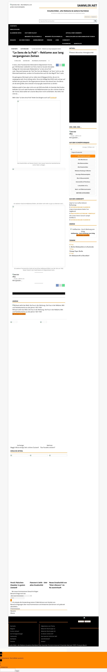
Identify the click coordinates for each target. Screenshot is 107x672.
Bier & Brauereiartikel (83, 178)
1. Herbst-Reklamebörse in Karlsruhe (81, 247)
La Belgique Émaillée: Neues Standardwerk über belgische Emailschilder (80, 89)
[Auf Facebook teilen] (57, 66)
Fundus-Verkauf (14, 631)
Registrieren (94, 16)
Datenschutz (83, 631)
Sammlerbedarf (38, 40)
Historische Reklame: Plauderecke (80, 207)
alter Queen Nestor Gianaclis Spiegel (79, 215)
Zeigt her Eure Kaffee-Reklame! (78, 203)
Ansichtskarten (42, 60)
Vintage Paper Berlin (76, 251)
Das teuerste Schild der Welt (49, 636)
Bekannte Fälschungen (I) (33, 36)
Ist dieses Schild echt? (47, 634)
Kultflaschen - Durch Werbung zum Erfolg (83, 233)
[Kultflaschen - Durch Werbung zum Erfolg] (82, 231)
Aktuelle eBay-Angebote (74, 33)
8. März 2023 (18, 60)
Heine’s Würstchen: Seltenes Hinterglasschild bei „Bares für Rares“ (81, 60)
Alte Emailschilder (83, 167)
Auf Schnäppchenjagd (16, 634)
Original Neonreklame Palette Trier (79, 209)
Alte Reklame (35, 60)
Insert (17, 671)
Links (57, 40)
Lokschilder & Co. (83, 185)
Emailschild (16, 293)
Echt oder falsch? (31, 33)
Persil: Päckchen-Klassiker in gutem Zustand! (17, 585)
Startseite (13, 26)
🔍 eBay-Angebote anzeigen (83, 156)
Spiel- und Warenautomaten (83, 189)
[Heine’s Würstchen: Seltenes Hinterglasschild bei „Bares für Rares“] (81, 52)
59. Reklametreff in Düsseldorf (79, 255)
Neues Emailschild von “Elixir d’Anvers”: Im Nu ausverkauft (58, 585)
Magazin (13, 40)
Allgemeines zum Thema (48, 626)
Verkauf (43, 641)
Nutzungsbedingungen (77, 633)
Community (66, 40)
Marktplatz (78, 43)
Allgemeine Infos (15, 33)
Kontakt (88, 633)
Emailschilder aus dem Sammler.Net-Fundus (80, 36)
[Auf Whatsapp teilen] (63, 66)
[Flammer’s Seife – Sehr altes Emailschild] (39, 579)
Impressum (73, 631)
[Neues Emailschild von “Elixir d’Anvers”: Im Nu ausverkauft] (58, 579)
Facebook (53, 98)
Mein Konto (87, 16)
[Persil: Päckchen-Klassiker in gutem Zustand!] (19, 579)
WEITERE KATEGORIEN (83, 193)
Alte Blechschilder (83, 163)
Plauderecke (66, 43)
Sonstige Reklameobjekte (83, 174)
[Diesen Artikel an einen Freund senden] (60, 66)
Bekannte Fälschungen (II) (53, 36)
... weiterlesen (78, 83)
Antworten (4, 667)
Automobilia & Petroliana (83, 181)
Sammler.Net (26, 60)
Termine (49, 40)
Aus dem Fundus (24, 40)
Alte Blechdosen (83, 159)
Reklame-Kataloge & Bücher (83, 170)
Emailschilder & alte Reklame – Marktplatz (83, 213)
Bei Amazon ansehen (19, 314)
